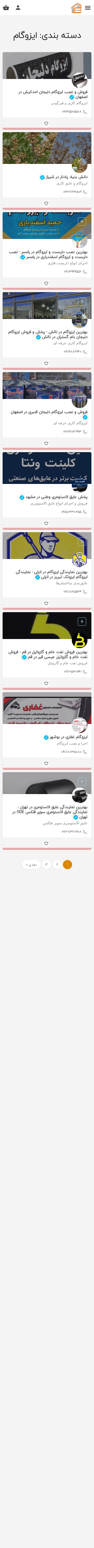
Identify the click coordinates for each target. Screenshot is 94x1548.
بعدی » (31, 864)
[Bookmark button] (46, 123)
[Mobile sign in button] (18, 7)
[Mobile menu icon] (87, 8)
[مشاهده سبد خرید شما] (6, 7)
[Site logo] (75, 8)
